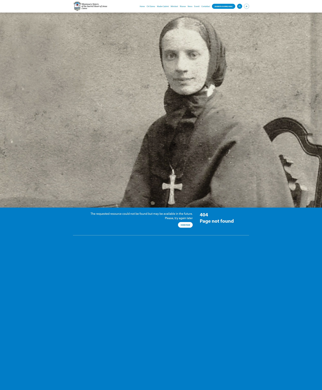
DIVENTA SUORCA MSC (224, 6)
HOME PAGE (185, 225)
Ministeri (174, 6)
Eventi (196, 6)
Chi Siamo (151, 6)
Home (142, 6)
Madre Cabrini (163, 6)
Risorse (183, 6)
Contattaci (205, 6)
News (190, 6)
